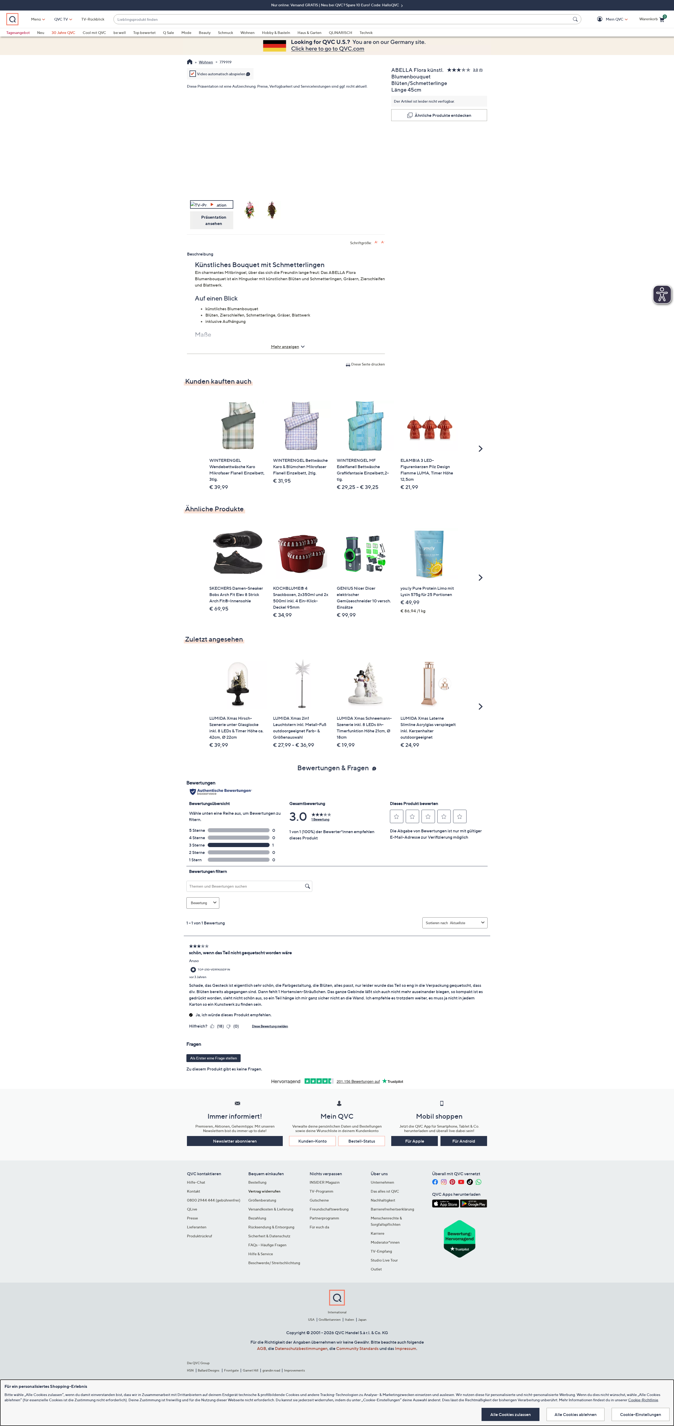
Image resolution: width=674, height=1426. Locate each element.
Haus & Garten (309, 32)
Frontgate (231, 1370)
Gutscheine (319, 1200)
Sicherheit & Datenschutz (269, 1236)
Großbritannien (330, 1320)
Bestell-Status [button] (361, 1141)
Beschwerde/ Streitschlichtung (274, 1262)
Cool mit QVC (94, 32)
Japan (362, 1320)
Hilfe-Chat (196, 1182)
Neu (40, 32)
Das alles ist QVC (385, 1191)
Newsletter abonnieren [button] (235, 1141)
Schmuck (225, 32)
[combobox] (342, 19)
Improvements (294, 1370)
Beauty (205, 32)
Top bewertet (144, 32)
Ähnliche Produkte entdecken (443, 115)
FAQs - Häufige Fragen (267, 1245)
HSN (190, 1370)
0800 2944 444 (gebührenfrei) (213, 1200)
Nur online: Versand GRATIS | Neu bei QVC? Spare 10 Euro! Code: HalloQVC (335, 5)
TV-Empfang (381, 1251)
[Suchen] (576, 19)
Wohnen (247, 32)
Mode (186, 32)
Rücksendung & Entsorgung (271, 1227)
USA (311, 1320)
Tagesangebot (18, 32)
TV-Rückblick (92, 19)
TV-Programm (321, 1191)
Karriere (377, 1233)
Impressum (405, 1348)
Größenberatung (262, 1200)
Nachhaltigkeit (383, 1200)
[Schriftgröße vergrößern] (376, 242)
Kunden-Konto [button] (312, 1141)
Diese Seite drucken (368, 364)
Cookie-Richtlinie (643, 1400)
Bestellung (257, 1182)
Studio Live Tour (384, 1260)
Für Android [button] (463, 1141)
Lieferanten (196, 1227)
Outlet (376, 1269)
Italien (349, 1320)
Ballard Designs (209, 1370)
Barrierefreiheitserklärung (392, 1209)
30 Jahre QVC (63, 32)
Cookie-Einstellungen (640, 1414)
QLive (192, 1209)
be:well (119, 32)
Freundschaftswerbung (329, 1209)
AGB (261, 1348)
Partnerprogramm (324, 1218)
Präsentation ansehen (213, 220)
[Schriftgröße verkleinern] (383, 242)
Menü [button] (36, 19)
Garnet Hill (250, 1370)
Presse (192, 1218)
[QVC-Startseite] (189, 62)
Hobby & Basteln (276, 32)
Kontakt (193, 1191)
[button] (607, 19)
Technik (366, 32)
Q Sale (168, 32)
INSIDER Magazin (325, 1182)
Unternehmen (382, 1182)
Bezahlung (257, 1218)
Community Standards (357, 1348)
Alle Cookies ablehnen (575, 1414)
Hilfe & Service (260, 1254)
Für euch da (319, 1227)
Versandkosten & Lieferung (270, 1209)
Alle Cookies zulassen (510, 1414)
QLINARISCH (340, 32)
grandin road (271, 1370)
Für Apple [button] (414, 1141)
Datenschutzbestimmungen (301, 1348)
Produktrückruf (199, 1236)
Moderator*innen (385, 1242)
